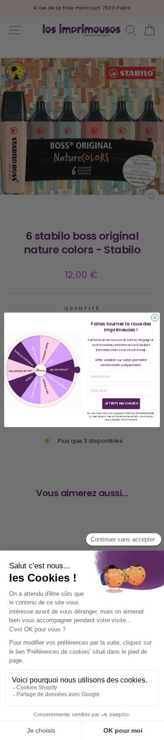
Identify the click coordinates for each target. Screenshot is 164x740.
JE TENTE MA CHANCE (121, 404)
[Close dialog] (154, 317)
